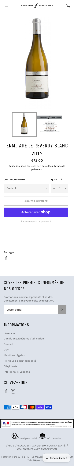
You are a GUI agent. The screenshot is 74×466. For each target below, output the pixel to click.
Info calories (54, 438)
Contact (8, 344)
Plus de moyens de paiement (36, 221)
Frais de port (34, 166)
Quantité (56, 179)
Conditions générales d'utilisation (24, 338)
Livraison (9, 333)
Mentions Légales (14, 355)
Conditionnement (14, 179)
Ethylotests (10, 366)
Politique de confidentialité (20, 360)
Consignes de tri (28, 438)
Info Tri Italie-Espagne (17, 371)
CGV (6, 349)
